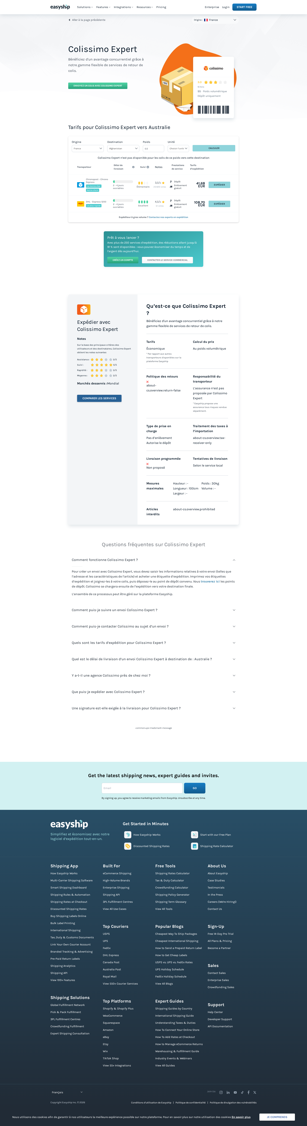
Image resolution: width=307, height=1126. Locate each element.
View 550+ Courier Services (120, 983)
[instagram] (221, 1092)
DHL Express (111, 955)
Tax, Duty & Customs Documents (72, 937)
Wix (105, 1051)
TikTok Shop (111, 1058)
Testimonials (216, 887)
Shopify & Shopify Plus (118, 1008)
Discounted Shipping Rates (68, 909)
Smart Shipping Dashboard (68, 887)
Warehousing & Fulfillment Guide (177, 1051)
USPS (106, 933)
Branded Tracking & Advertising (71, 951)
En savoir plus (241, 1117)
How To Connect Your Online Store (177, 1030)
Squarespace (111, 1022)
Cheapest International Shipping (176, 941)
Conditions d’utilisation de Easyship (151, 1102)
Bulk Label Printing (62, 923)
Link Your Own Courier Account (70, 944)
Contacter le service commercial (167, 260)
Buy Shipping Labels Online (68, 916)
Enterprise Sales (218, 980)
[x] (255, 1092)
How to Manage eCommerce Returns (179, 1044)
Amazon (108, 1030)
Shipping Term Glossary (170, 901)
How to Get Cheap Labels (171, 955)
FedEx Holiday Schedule (170, 976)
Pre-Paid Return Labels (65, 958)
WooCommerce (112, 1015)
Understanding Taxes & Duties (175, 1022)
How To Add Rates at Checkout (175, 1037)
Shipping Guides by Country (173, 1008)
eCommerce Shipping (117, 873)
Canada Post (111, 962)
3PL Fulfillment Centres (65, 1019)
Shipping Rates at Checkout (68, 901)
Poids (146, 142)
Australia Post (112, 969)
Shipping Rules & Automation (70, 894)
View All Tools (163, 909)
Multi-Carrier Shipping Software (71, 880)
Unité (171, 142)
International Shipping (65, 930)
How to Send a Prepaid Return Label (178, 948)
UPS (105, 941)
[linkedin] (228, 1092)
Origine (76, 142)
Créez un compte (123, 260)
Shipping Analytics (62, 965)
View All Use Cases (114, 909)
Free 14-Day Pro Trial (220, 933)
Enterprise (212, 7)
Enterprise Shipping (116, 887)
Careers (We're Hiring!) (222, 901)
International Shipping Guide (174, 1015)
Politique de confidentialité (191, 1102)
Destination (115, 142)
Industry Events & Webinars (173, 1058)
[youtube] (235, 1092)
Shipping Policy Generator (172, 894)
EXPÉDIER (219, 184)
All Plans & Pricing (220, 941)
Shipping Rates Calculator (172, 873)
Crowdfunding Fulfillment (67, 1026)
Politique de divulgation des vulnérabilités (233, 1102)
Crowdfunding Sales (221, 987)
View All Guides (165, 1065)
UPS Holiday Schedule (169, 969)
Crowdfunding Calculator (171, 887)
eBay (106, 1037)
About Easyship (218, 873)
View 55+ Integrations (117, 1065)
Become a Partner (219, 948)
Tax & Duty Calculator (169, 880)
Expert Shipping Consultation (70, 1033)
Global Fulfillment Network (67, 1005)
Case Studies (216, 880)
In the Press (215, 894)
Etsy (105, 1044)
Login (226, 7)
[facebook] (248, 1092)
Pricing (161, 7)
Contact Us (215, 909)
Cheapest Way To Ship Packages (176, 933)
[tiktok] (242, 1092)
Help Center (215, 1012)
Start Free (244, 7)
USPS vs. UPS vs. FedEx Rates (174, 962)
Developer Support (220, 1019)
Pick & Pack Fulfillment (65, 1012)
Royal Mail (109, 976)
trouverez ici (210, 581)
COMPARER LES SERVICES (99, 398)
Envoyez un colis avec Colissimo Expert (98, 85)
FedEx (107, 948)
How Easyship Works (63, 873)
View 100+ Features (62, 980)
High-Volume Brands (116, 880)
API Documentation (220, 1026)
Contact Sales (217, 973)
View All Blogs (164, 983)
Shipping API (58, 973)
